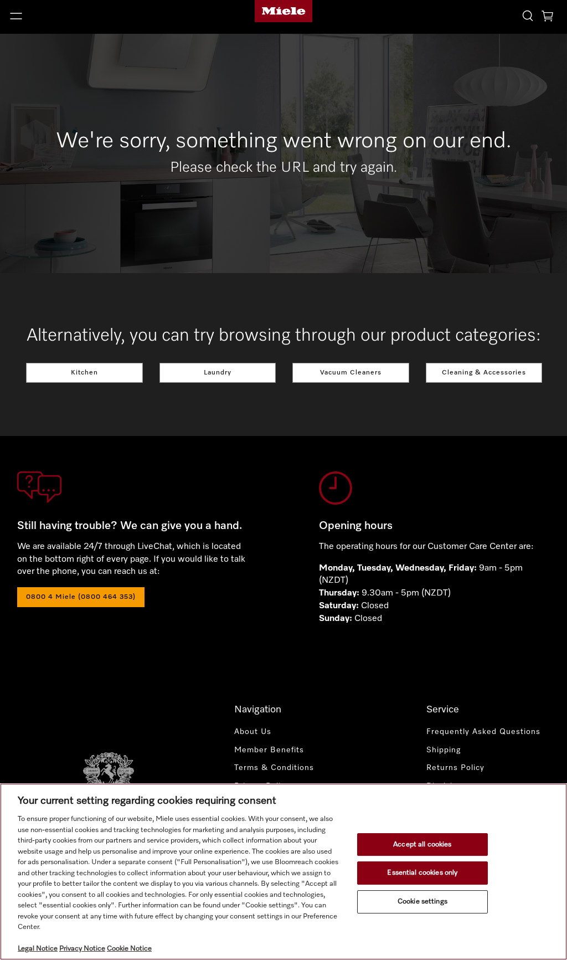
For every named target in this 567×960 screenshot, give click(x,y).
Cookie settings (422, 901)
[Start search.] (528, 15)
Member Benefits (269, 750)
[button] (94, 16)
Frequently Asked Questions (483, 732)
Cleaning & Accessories (484, 372)
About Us (252, 732)
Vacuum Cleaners (351, 372)
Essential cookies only (422, 872)
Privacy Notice (82, 948)
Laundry (217, 372)
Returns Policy (455, 768)
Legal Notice (38, 948)
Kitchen (84, 372)
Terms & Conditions (274, 768)
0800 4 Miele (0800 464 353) (81, 597)
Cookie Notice (129, 948)
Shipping (443, 750)
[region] (283, 871)
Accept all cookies (422, 844)
